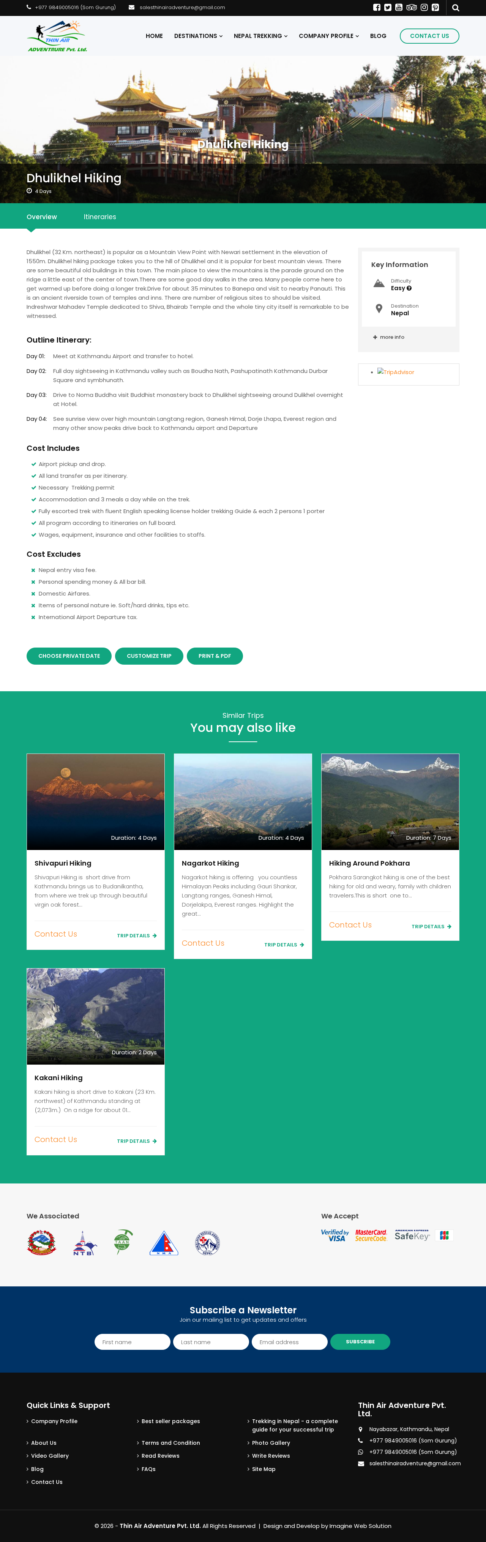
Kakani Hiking (59, 1077)
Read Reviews (161, 1456)
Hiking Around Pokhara (369, 863)
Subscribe (360, 1341)
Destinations (195, 36)
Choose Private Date (69, 656)
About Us (44, 1443)
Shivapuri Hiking (63, 863)
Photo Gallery (271, 1443)
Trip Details (134, 935)
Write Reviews (271, 1456)
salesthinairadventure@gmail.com (182, 7)
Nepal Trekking (258, 36)
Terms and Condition (171, 1443)
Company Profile (326, 36)
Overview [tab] (42, 216)
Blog (378, 36)
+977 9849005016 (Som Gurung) (75, 7)
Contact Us (429, 36)
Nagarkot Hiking (210, 863)
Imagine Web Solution (360, 1526)
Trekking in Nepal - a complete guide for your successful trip (295, 1425)
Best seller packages (171, 1421)
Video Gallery (50, 1456)
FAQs (149, 1469)
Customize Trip (149, 656)
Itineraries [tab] (100, 216)
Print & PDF (215, 656)
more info (391, 337)
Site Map (264, 1469)
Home (154, 36)
